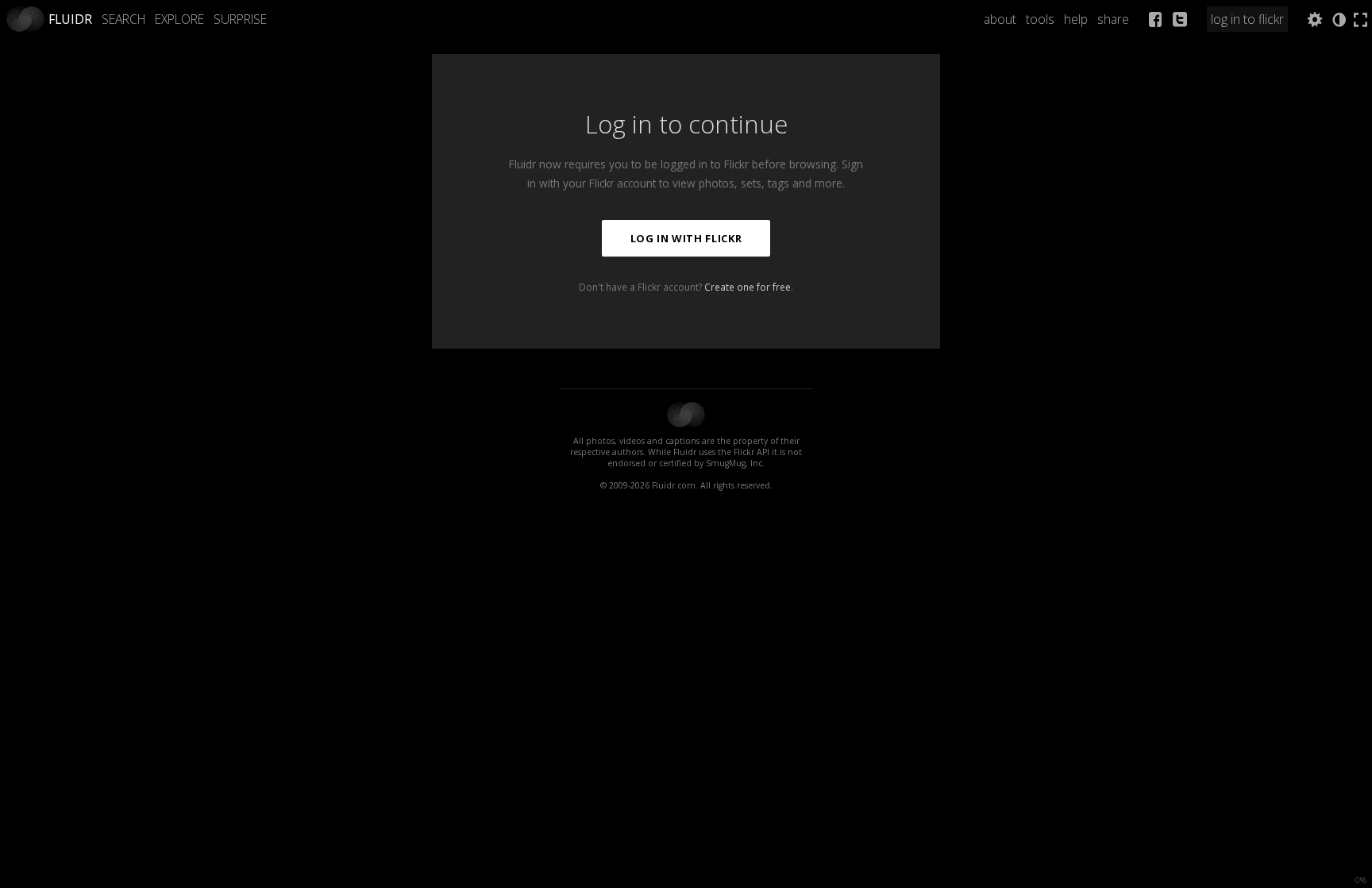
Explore (179, 19)
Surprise (240, 19)
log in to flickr (1247, 19)
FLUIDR (70, 19)
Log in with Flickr (686, 238)
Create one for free (747, 286)
